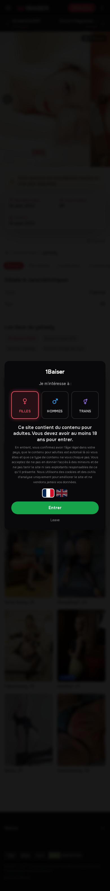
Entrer (55, 507)
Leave (55, 520)
